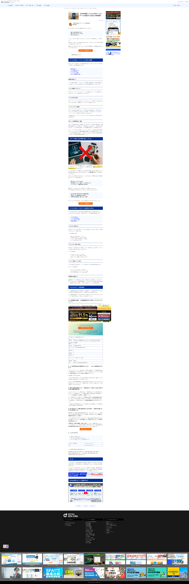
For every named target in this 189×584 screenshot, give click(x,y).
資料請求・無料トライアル (111, 524)
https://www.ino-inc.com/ (89, 445)
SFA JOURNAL (74, 8)
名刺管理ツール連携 (89, 530)
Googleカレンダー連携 (90, 535)
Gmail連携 (88, 536)
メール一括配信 (89, 532)
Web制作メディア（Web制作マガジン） (156, 565)
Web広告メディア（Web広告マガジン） (136, 565)
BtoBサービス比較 (19, 5)
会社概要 (108, 530)
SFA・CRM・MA (29, 5)
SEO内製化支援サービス (32, 565)
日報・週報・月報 (89, 531)
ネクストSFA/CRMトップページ (67, 8)
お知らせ (108, 529)
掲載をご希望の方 (177, 5)
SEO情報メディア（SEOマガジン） (115, 565)
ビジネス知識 (46, 5)
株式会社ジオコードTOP (177, 565)
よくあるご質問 (68, 525)
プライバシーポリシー (110, 531)
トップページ (67, 521)
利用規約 (108, 532)
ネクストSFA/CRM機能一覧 (91, 521)
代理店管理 (88, 541)
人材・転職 (38, 5)
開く (80, 54)
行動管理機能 (88, 525)
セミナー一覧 (108, 526)
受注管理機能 (88, 524)
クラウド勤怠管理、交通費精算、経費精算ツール (94, 565)
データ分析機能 (89, 526)
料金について (108, 521)
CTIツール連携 (88, 540)
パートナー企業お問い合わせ (111, 525)
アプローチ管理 (89, 529)
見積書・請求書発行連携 (90, 534)
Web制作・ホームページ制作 (74, 565)
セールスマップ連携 (89, 537)
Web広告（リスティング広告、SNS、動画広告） (53, 565)
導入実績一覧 (67, 524)
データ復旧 (77, 8)
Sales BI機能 (88, 542)
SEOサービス (11, 565)
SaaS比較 (10, 5)
